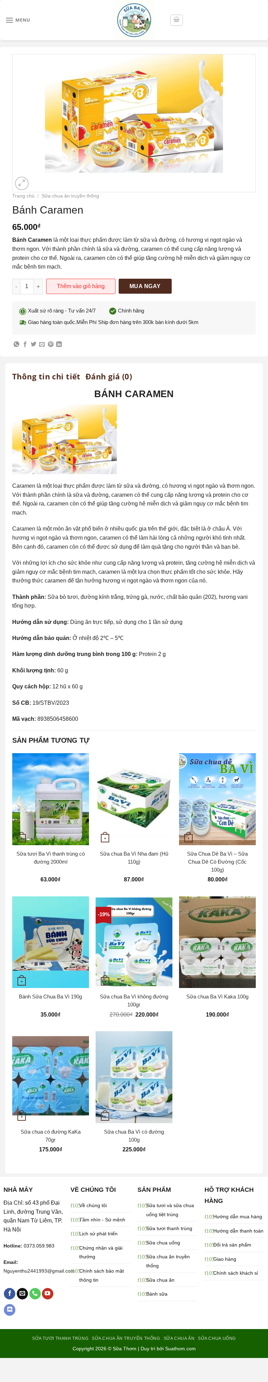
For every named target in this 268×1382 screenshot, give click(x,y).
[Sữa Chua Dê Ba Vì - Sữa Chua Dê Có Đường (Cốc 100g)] (217, 799)
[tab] (46, 376)
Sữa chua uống (163, 1242)
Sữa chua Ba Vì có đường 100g (134, 1136)
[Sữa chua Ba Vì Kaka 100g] (217, 942)
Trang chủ (23, 196)
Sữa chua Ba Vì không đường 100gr (134, 1000)
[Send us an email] (22, 1294)
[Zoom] (22, 183)
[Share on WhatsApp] (16, 344)
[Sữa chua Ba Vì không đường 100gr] (134, 942)
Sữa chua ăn (160, 1280)
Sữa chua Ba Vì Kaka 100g (217, 996)
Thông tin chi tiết (46, 376)
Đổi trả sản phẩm (232, 1245)
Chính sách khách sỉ (235, 1273)
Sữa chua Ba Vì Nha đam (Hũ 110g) (134, 858)
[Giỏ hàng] (176, 20)
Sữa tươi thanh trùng (169, 1228)
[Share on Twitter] (33, 344)
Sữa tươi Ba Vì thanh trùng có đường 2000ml (50, 858)
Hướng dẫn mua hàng (237, 1216)
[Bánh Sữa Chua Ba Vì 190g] (50, 942)
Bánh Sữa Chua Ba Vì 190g (50, 996)
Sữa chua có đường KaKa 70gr (51, 1136)
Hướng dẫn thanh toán (238, 1231)
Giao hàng (224, 1259)
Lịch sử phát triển (98, 1233)
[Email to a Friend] (42, 344)
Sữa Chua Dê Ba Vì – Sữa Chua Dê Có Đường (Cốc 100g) (217, 862)
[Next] (38, 179)
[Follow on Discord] (9, 1310)
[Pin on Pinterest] (50, 344)
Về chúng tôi (93, 1205)
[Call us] (35, 1294)
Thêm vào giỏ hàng (81, 286)
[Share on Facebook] (25, 344)
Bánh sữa (157, 1294)
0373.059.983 (39, 1246)
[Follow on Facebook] (9, 1294)
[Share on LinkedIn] (59, 344)
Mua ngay (145, 286)
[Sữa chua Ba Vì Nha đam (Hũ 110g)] (134, 799)
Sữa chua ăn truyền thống (70, 196)
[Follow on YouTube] (47, 1294)
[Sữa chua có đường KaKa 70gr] (50, 1077)
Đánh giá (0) (108, 376)
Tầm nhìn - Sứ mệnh (102, 1219)
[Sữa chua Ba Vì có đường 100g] (134, 1077)
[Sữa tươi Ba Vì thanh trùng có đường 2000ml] (50, 799)
